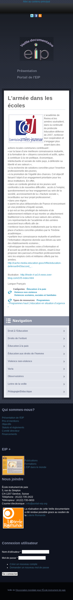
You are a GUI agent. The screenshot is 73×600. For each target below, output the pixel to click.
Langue (12, 283)
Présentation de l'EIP (13, 417)
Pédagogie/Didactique (20, 391)
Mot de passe (10, 558)
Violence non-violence (25, 292)
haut (25, 303)
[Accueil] (37, 60)
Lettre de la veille (17, 384)
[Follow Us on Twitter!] (32, 15)
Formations (30, 464)
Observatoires (16, 376)
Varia (10, 368)
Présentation (27, 71)
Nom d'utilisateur (11, 552)
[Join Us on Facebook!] (36, 15)
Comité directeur (10, 430)
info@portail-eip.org (36, 503)
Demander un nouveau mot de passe (29, 567)
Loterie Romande (36, 515)
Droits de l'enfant (17, 338)
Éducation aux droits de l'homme (26, 353)
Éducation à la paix (36, 289)
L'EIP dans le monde (35, 467)
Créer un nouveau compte (23, 564)
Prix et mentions (10, 421)
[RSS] (41, 15)
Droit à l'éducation (18, 331)
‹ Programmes (15, 303)
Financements (9, 434)
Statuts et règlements (13, 427)
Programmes (43, 300)
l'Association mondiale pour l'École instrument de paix (41, 590)
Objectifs (6, 424)
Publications (31, 460)
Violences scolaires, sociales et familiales (35, 295)
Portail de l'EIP (28, 77)
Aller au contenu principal (36, 1)
